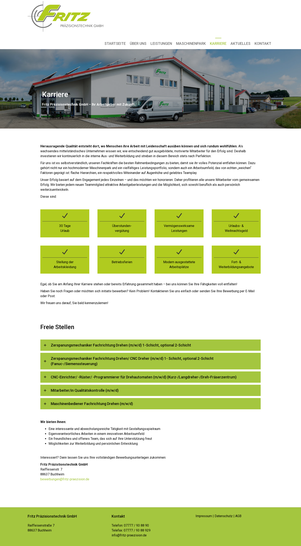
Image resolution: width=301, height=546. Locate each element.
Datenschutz (224, 516)
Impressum (204, 516)
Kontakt (263, 43)
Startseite (115, 43)
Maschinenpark (191, 43)
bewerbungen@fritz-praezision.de (64, 479)
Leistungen (161, 43)
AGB (238, 516)
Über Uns (138, 43)
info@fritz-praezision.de (129, 535)
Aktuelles (240, 43)
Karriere (218, 43)
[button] (150, 345)
